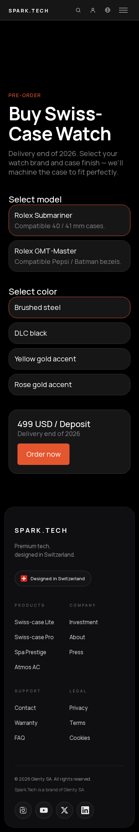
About (77, 637)
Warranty (26, 723)
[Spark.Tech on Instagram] (23, 810)
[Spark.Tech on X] (64, 810)
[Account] (92, 10)
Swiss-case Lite (34, 622)
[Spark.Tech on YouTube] (43, 810)
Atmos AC (27, 667)
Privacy (79, 708)
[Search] (78, 10)
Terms (78, 723)
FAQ (20, 738)
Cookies (80, 738)
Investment (84, 622)
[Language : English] (107, 10)
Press (76, 652)
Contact (25, 708)
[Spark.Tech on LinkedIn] (85, 810)
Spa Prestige (30, 652)
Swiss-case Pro (34, 637)
